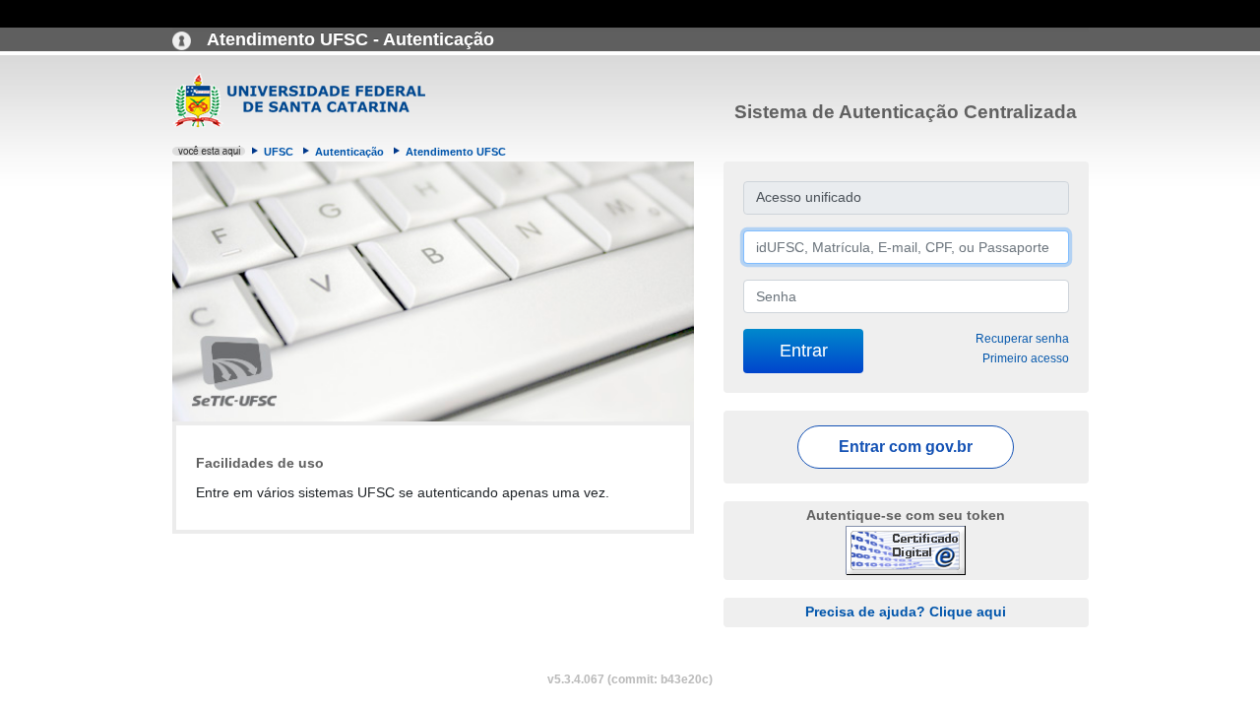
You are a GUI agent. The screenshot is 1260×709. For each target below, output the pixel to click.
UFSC (278, 152)
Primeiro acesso (1025, 358)
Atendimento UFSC (456, 152)
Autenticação (349, 152)
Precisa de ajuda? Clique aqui (905, 611)
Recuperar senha (1022, 339)
